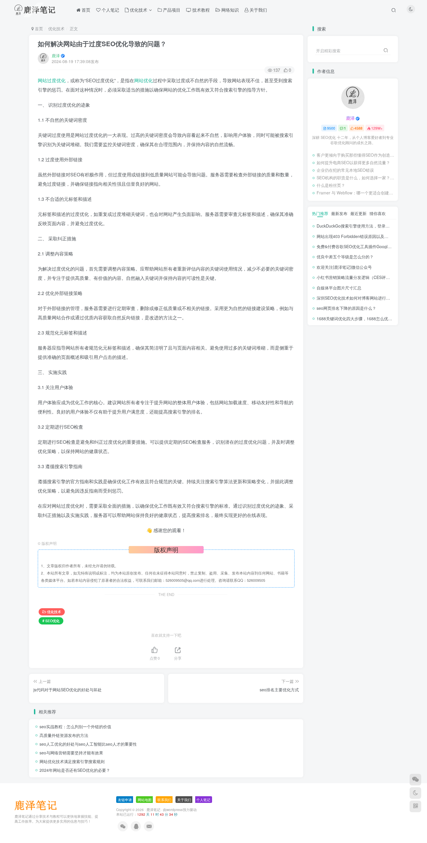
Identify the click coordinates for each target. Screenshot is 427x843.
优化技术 (56, 28)
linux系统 (322, 399)
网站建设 (361, 358)
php (354, 391)
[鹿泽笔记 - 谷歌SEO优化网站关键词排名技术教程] (38, 805)
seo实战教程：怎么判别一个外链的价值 (75, 726)
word (361, 383)
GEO (373, 399)
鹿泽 (56, 55)
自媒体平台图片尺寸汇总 (339, 288)
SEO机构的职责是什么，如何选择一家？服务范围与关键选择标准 (356, 177)
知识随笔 (381, 358)
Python (341, 391)
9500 (331, 128)
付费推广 (354, 374)
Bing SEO (322, 408)
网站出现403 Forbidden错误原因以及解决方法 (359, 236)
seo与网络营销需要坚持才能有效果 (71, 753)
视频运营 (355, 350)
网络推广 (341, 358)
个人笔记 (321, 383)
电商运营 (341, 366)
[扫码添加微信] (415, 779)
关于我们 (184, 799)
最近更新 (358, 213)
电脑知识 (321, 366)
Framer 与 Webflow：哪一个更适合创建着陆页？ (356, 193)
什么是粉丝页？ (331, 185)
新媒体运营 (363, 366)
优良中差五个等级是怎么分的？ (345, 256)
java (360, 399)
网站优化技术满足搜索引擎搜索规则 (72, 761)
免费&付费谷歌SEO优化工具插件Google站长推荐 (361, 246)
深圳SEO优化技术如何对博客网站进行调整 (355, 298)
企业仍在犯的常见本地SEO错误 (345, 170)
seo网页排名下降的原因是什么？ (346, 308)
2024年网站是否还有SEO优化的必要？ (75, 770)
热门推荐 (320, 213)
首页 (38, 28)
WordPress (343, 383)
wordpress (174, 809)
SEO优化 (322, 391)
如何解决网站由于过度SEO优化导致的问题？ (102, 43)
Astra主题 (344, 408)
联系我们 (164, 799)
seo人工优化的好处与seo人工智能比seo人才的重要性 (88, 744)
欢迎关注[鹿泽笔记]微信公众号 (344, 267)
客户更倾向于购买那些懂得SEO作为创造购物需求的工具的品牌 (356, 155)
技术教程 (321, 374)
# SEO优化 (51, 620)
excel (386, 399)
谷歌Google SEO (328, 350)
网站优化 (143, 80)
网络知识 (321, 358)
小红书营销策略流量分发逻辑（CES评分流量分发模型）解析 (371, 277)
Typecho (377, 383)
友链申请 (125, 799)
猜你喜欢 (377, 213)
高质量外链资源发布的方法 (64, 735)
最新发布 (339, 213)
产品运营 (373, 374)
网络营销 (375, 350)
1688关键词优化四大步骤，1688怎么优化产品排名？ (364, 318)
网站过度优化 (52, 80)
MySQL (368, 391)
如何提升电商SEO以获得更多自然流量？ (353, 162)
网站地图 (145, 799)
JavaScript (344, 399)
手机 (338, 374)
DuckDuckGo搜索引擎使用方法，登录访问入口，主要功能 (369, 226)
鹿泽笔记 (153, 809)
